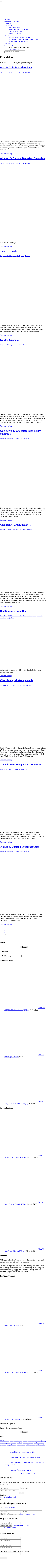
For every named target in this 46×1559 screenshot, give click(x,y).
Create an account (10, 1507)
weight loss (10, 618)
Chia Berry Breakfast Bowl (15, 524)
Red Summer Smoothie (13, 610)
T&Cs (22, 1474)
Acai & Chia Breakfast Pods (16, 67)
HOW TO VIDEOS (16, 33)
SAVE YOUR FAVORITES (19, 29)
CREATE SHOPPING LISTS (19, 31)
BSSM (2, 1441)
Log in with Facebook (8, 1497)
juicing (43, 1441)
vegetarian (3, 1445)
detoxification (18, 1441)
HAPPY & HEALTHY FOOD (20, 37)
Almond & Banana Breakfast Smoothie (22, 158)
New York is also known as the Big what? (15, 1551)
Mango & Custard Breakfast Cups (19, 846)
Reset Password (6, 1525)
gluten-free (37, 1441)
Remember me (14, 1514)
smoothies (3, 618)
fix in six (31, 1441)
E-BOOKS (8, 23)
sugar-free (41, 1443)
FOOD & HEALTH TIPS (18, 41)
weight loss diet (30, 1445)
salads (25, 1443)
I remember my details (20, 1525)
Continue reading (6, 154)
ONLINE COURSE (11, 21)
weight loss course (19, 1445)
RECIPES (8, 25)
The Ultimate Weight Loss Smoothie (20, 764)
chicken (6, 1441)
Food (22, 72)
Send (21, 1493)
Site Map (33, 1474)
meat (4, 1443)
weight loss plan (40, 1445)
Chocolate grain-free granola (16, 680)
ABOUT (7, 43)
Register (3, 1558)
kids (1, 1443)
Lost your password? (27, 1514)
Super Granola (8, 251)
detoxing (25, 1441)
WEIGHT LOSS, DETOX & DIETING (23, 39)
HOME (7, 19)
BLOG (6, 35)
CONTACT (8, 45)
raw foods (39, 616)
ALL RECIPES (14, 27)
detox (34, 616)
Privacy (27, 1474)
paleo (8, 1443)
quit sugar (13, 1443)
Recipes (27, 72)
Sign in (3, 1514)
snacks (36, 1443)
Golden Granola (9, 339)
